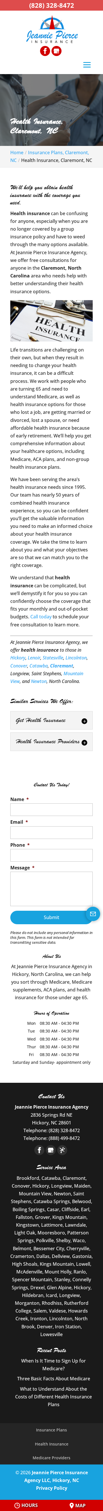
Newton (39, 681)
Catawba (38, 666)
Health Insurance (51, 1444)
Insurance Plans (51, 1430)
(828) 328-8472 (51, 5)
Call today (41, 616)
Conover (18, 666)
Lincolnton (76, 658)
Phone (20, 845)
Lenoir (34, 658)
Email (19, 822)
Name (19, 799)
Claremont (61, 666)
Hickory (17, 658)
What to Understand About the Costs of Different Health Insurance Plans (53, 1397)
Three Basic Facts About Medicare (53, 1378)
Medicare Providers (51, 1457)
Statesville (53, 658)
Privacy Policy (51, 1488)
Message (22, 868)
